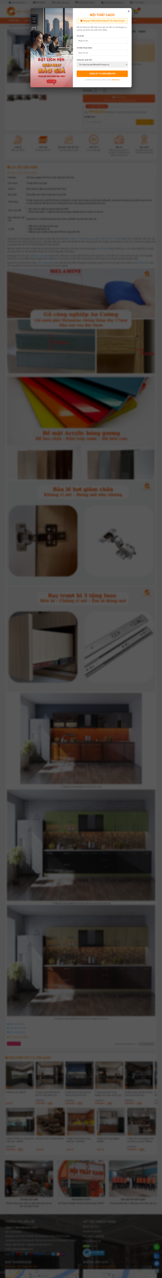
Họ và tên (80, 36)
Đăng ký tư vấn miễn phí (102, 73)
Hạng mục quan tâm (84, 60)
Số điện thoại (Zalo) (84, 48)
